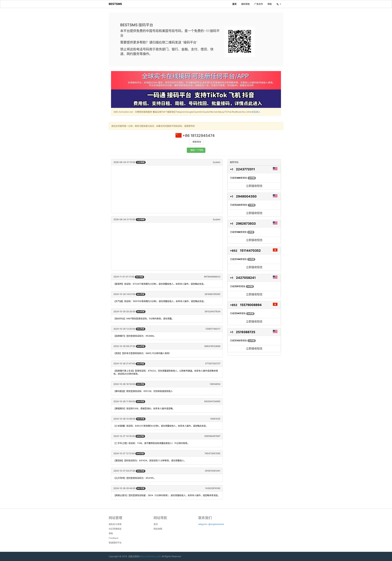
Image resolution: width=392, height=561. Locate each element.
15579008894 (251, 305)
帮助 (270, 4)
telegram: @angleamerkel (211, 524)
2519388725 (245, 332)
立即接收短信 (254, 186)
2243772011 (245, 169)
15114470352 (250, 250)
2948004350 (246, 196)
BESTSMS (115, 4)
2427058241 (246, 278)
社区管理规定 (115, 529)
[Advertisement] (166, 189)
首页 (234, 4)
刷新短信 (197, 142)
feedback (113, 538)
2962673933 (246, 223)
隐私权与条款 (115, 524)
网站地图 (158, 529)
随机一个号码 (196, 150)
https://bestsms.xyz (150, 556)
